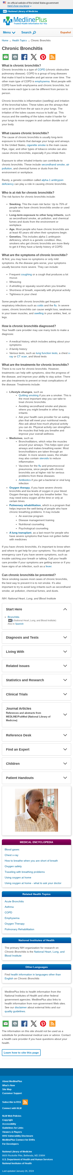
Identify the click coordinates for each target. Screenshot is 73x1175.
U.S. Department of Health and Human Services (27, 1159)
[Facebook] (24, 57)
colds (40, 305)
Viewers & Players (12, 1132)
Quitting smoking (29, 395)
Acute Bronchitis (14, 901)
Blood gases (12, 849)
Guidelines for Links (12, 1128)
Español (65, 32)
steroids (44, 458)
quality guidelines (15, 1011)
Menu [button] (7, 32)
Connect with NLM (12, 1108)
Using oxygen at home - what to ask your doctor (33, 883)
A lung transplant (20, 532)
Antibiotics (25, 479)
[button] (65, 609)
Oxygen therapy (19, 487)
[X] (33, 57)
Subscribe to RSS (11, 1102)
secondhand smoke (53, 164)
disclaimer (21, 1007)
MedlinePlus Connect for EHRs (18, 1140)
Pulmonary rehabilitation (25, 505)
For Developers (10, 1144)
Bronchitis (13, 616)
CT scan (22, 356)
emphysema (42, 81)
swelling (39, 313)
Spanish (19, 624)
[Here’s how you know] (36, 4)
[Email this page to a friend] (5, 57)
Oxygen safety (13, 866)
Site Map (6, 1089)
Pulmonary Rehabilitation (19, 929)
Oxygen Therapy (15, 923)
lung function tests (46, 353)
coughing (26, 274)
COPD (41, 69)
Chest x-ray (11, 855)
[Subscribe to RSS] (52, 57)
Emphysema (12, 918)
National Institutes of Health (17, 1163)
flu (55, 305)
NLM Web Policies (11, 1116)
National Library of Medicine (23, 11)
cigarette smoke (36, 145)
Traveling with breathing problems (25, 871)
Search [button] (26, 32)
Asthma (9, 906)
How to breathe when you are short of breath (31, 860)
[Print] (15, 57)
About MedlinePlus (12, 1081)
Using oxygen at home (18, 877)
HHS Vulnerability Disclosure (17, 1136)
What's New (8, 1085)
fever (48, 566)
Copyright (7, 1120)
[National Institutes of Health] (5, 11)
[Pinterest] (43, 57)
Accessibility (9, 1124)
